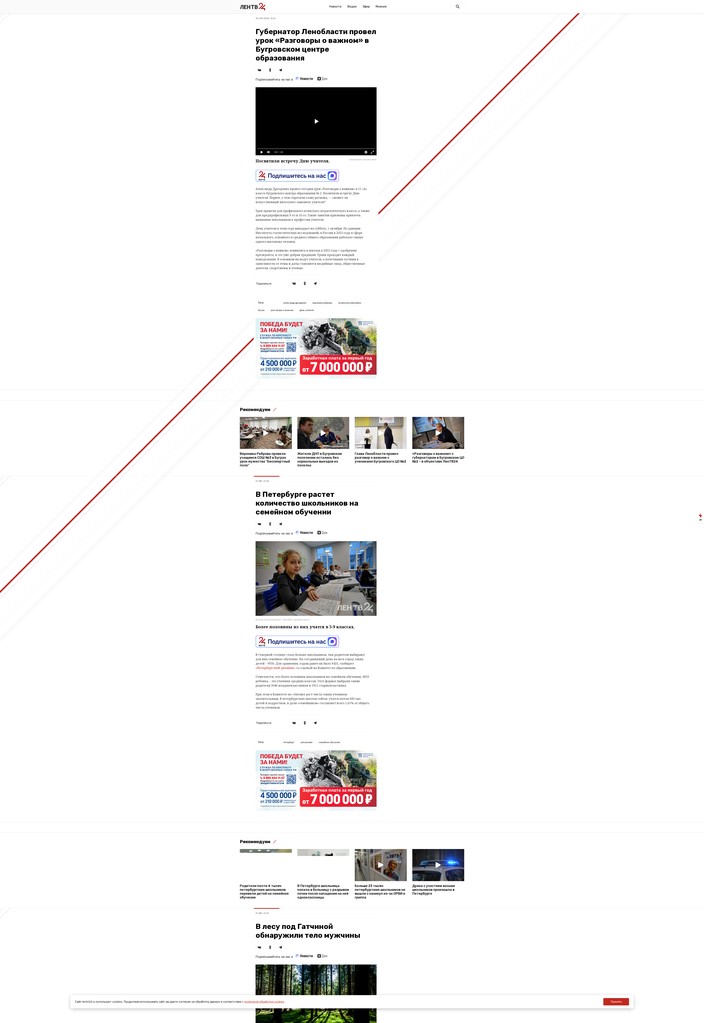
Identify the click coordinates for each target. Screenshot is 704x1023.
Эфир (366, 6)
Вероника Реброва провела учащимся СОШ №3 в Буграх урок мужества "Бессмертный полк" (265, 459)
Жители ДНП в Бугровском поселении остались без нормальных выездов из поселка (319, 459)
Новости (335, 6)
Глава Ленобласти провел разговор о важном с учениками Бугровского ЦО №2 (380, 457)
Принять (616, 1001)
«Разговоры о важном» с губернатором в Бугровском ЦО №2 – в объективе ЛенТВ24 (438, 457)
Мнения (381, 6)
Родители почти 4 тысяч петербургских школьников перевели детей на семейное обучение (264, 891)
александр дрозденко (294, 302)
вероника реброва (322, 302)
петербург (288, 742)
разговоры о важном (282, 310)
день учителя (307, 310)
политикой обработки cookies (264, 1001)
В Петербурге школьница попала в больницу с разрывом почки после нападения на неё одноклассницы (323, 891)
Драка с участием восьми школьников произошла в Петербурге (433, 890)
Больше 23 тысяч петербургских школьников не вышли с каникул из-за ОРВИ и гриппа (380, 891)
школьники (306, 742)
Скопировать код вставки (363, 159)
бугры (261, 310)
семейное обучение (329, 742)
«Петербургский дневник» (275, 668)
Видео (352, 6)
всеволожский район (349, 302)
